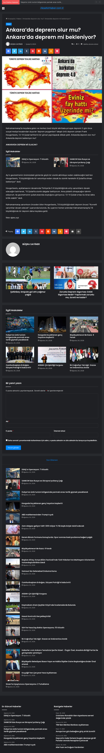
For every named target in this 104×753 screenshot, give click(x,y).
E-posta (9, 431)
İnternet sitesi (59, 431)
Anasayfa (11, 19)
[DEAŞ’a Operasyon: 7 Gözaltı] (13, 162)
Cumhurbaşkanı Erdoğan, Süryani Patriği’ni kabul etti (18, 366)
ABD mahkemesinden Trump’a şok (37, 514)
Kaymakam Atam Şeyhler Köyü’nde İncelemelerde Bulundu (49, 605)
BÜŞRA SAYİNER (16, 44)
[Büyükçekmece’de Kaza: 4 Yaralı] (84, 325)
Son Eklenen (52, 460)
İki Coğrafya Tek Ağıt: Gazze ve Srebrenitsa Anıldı (83, 366)
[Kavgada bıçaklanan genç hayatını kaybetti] (52, 325)
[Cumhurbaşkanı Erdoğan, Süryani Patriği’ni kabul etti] (20, 355)
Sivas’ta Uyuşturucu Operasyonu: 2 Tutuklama (27, 684)
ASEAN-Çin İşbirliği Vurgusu (50, 365)
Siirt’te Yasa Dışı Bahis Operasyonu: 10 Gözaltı (43, 627)
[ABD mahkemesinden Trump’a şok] (13, 518)
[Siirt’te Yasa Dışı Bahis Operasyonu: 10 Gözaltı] (13, 631)
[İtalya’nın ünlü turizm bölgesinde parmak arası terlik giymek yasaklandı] (20, 325)
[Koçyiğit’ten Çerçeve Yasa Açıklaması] (13, 676)
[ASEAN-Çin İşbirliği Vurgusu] (52, 355)
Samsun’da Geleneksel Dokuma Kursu (39, 571)
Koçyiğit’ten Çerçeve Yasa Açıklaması (39, 673)
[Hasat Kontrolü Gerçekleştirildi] (13, 620)
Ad (7, 421)
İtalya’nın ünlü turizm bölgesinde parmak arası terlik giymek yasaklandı (48, 2)
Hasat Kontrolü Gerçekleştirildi (36, 616)
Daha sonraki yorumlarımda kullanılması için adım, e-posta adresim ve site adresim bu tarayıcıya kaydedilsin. (52, 440)
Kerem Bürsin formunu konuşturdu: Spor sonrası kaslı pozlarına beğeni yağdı (57, 537)
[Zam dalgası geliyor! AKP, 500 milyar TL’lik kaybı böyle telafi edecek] (13, 529)
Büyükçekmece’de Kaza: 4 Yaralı (82, 336)
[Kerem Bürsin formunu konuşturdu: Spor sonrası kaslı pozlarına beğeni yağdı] (13, 540)
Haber (18, 19)
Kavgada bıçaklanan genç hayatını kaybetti (50, 336)
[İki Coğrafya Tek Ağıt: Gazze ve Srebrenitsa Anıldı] (84, 355)
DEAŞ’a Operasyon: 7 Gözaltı (35, 159)
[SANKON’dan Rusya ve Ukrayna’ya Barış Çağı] (61, 162)
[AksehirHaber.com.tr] (52, 8)
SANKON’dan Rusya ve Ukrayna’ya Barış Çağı (42, 480)
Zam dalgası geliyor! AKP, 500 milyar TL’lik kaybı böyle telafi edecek (53, 526)
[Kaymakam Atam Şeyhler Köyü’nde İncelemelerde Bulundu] (13, 608)
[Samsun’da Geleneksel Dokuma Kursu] (13, 574)
